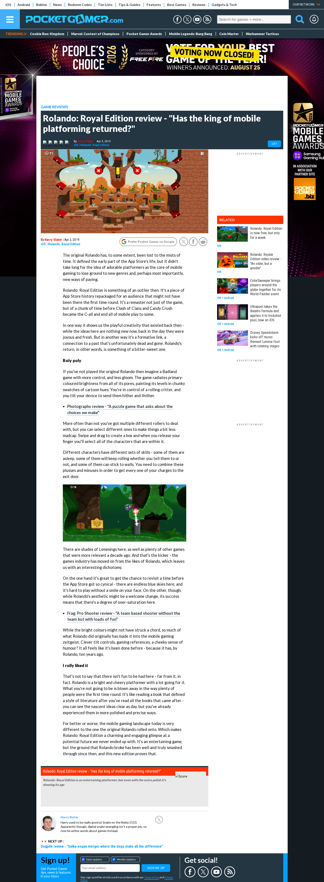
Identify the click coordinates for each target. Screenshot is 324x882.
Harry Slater (85, 141)
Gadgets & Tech (224, 5)
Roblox (41, 5)
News (57, 5)
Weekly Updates (126, 859)
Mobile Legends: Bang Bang (190, 34)
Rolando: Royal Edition (94, 145)
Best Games (176, 5)
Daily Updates (94, 859)
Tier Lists (105, 5)
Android (23, 5)
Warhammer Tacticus (262, 34)
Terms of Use (151, 877)
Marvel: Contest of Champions (95, 34)
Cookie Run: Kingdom (47, 34)
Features (154, 5)
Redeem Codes (80, 5)
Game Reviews (54, 107)
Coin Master (229, 34)
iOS (8, 5)
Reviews (198, 5)
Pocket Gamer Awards (144, 34)
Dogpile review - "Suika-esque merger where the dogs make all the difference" (102, 846)
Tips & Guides (129, 5)
